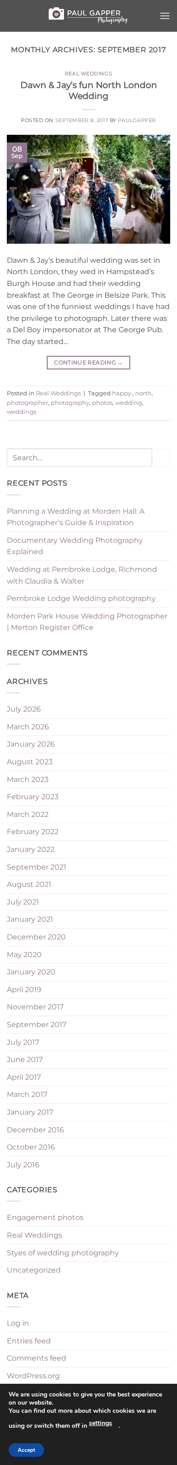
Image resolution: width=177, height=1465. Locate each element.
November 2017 (35, 1007)
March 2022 (28, 814)
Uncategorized (34, 1270)
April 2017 (24, 1077)
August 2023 (30, 761)
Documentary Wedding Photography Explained (75, 546)
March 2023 (28, 779)
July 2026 (24, 709)
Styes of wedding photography (63, 1253)
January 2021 (30, 919)
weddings (21, 411)
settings (100, 1423)
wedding (128, 402)
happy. (122, 393)
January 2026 (31, 744)
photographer (27, 402)
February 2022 (33, 831)
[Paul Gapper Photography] (88, 15)
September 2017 (36, 1024)
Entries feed (29, 1341)
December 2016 (35, 1130)
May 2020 (24, 954)
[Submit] (161, 458)
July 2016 (23, 1164)
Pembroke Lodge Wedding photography (81, 598)
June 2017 (25, 1059)
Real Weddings (88, 73)
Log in (18, 1323)
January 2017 (30, 1112)
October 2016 (31, 1147)
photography (70, 402)
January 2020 (31, 972)
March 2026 (28, 727)
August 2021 (29, 884)
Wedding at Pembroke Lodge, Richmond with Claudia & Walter (82, 575)
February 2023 (33, 796)
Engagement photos (45, 1217)
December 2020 (36, 937)
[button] (164, 16)
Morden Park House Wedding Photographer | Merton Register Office (87, 622)
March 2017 (27, 1094)
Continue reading (88, 362)
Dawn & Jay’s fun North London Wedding (88, 90)
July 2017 (23, 1042)
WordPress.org (33, 1376)
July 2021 (23, 902)
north (143, 393)
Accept (26, 1450)
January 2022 (30, 849)
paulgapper (137, 120)
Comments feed (36, 1358)
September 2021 (36, 867)
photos (102, 402)
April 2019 (24, 989)
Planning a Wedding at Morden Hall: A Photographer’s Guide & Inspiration (75, 517)
